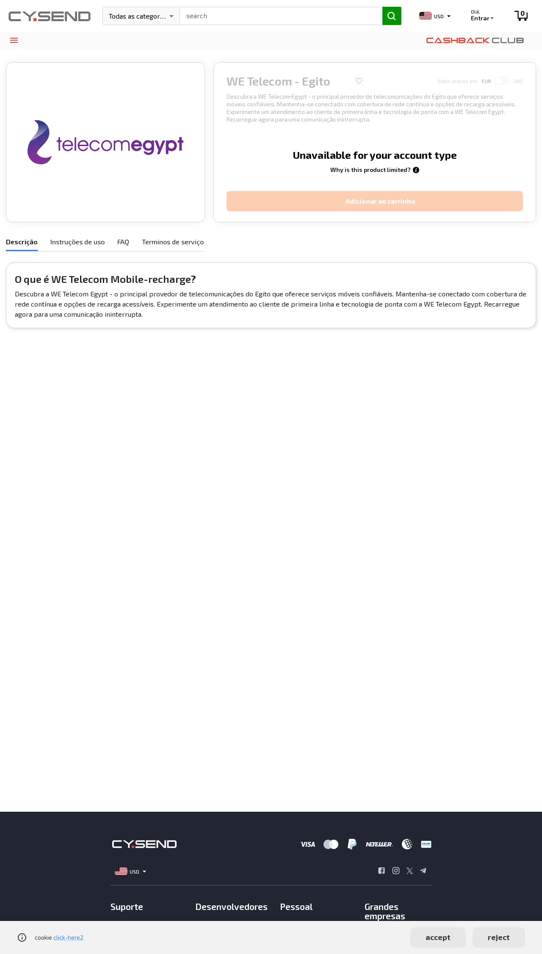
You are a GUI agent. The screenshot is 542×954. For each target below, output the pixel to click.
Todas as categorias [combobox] (139, 16)
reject (499, 937)
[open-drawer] (13, 40)
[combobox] (277, 14)
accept (438, 937)
